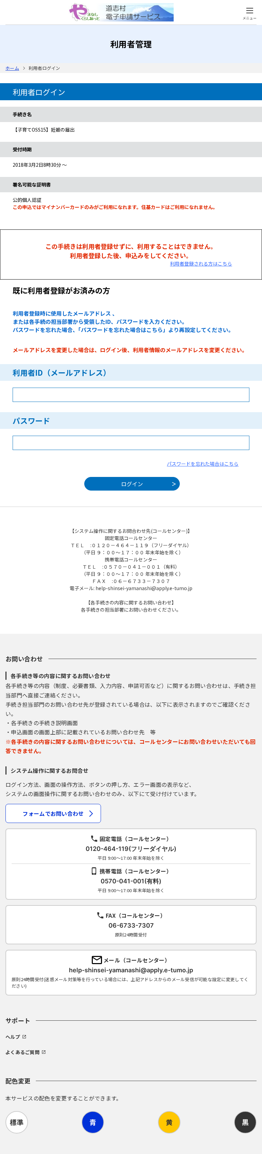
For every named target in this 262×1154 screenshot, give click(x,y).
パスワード (31, 420)
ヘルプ (12, 1036)
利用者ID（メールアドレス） (62, 372)
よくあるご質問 (22, 1052)
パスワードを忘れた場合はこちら (202, 463)
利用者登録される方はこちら (201, 263)
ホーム (12, 68)
